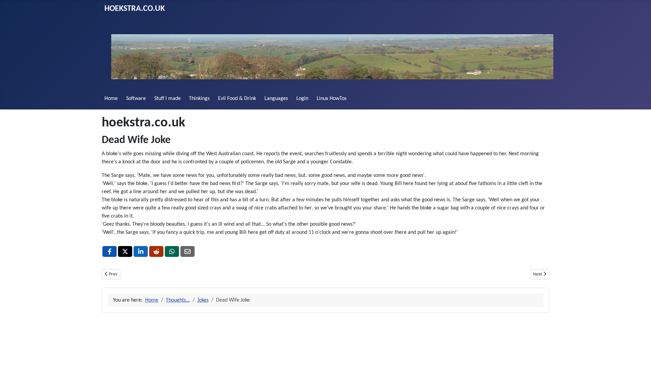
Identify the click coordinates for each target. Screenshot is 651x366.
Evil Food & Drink (237, 98)
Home (111, 98)
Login (302, 98)
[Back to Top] (639, 353)
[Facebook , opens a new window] (109, 251)
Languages (276, 98)
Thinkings (199, 98)
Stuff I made (167, 98)
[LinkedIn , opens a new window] (141, 251)
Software (136, 98)
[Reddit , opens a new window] (156, 251)
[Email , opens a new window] (187, 251)
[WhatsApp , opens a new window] (172, 251)
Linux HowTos (332, 98)
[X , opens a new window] (125, 251)
